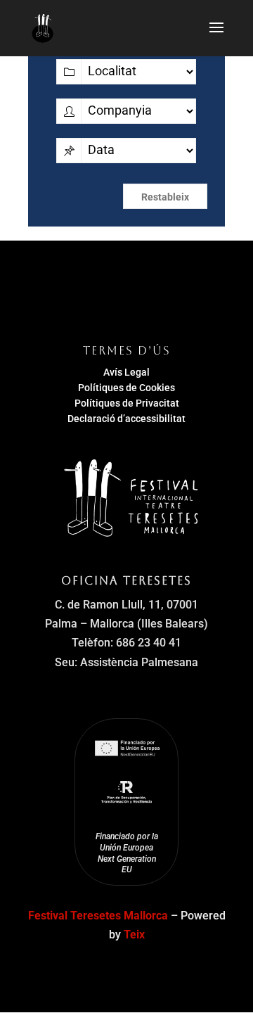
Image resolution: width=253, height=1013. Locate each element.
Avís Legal (126, 372)
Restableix (165, 197)
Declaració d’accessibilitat (126, 418)
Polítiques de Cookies (126, 388)
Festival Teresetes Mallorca (98, 915)
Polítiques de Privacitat (126, 403)
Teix (134, 934)
